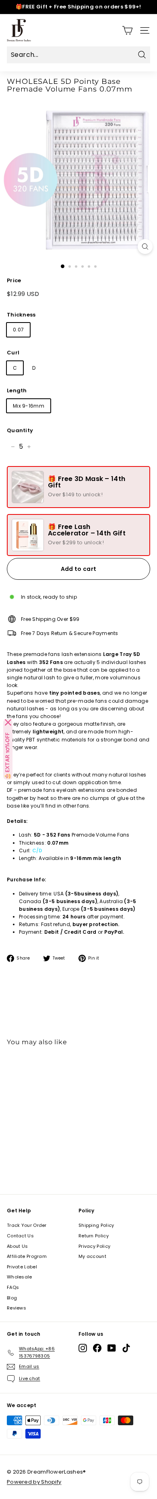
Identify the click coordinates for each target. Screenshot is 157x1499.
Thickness (21, 315)
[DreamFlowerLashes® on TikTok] (126, 1348)
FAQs (13, 1287)
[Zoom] (145, 246)
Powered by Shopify (34, 1482)
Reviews (16, 1308)
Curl (13, 352)
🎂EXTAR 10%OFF (7, 756)
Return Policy (93, 1236)
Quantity (20, 430)
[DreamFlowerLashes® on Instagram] (82, 1348)
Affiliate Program (27, 1256)
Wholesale (19, 1277)
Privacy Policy (94, 1246)
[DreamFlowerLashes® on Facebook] (97, 1348)
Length (17, 390)
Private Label (22, 1267)
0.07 (18, 329)
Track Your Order (27, 1225)
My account (92, 1256)
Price (14, 280)
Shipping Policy (96, 1225)
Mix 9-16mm (28, 405)
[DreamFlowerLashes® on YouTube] (111, 1348)
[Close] (8, 722)
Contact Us (20, 1236)
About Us (17, 1246)
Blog (12, 1298)
